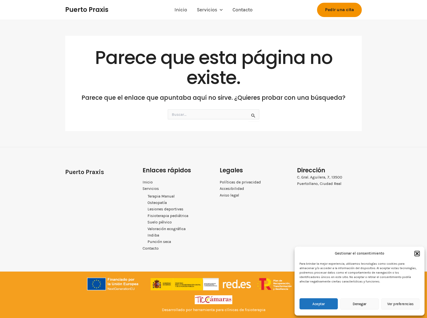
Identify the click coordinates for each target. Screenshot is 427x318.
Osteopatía (157, 202)
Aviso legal (229, 195)
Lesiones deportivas (165, 209)
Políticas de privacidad (240, 182)
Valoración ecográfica (167, 228)
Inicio (180, 10)
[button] (417, 253)
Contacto (243, 10)
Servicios (207, 10)
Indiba (153, 235)
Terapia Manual (161, 196)
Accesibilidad (232, 188)
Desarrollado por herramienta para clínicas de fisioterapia (213, 309)
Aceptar (318, 304)
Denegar (359, 304)
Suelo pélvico (160, 222)
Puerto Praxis (86, 9)
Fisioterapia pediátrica (168, 215)
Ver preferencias (400, 304)
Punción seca (159, 241)
